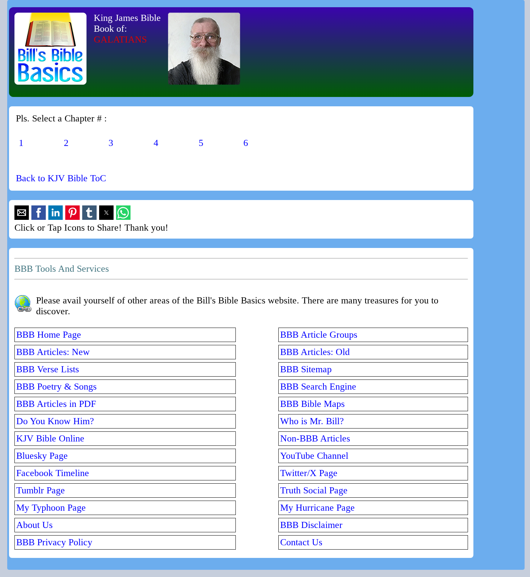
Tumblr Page (40, 490)
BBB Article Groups (318, 334)
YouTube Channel (314, 455)
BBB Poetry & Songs (56, 386)
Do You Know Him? (55, 421)
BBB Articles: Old (315, 352)
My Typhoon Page (51, 507)
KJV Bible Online (50, 438)
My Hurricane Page (317, 507)
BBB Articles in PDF (56, 404)
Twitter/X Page (308, 473)
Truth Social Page (314, 490)
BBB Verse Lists (47, 369)
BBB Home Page (48, 334)
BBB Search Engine (318, 386)
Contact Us (301, 542)
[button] (21, 212)
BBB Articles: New (53, 352)
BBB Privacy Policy (54, 542)
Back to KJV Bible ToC (61, 178)
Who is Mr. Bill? (312, 421)
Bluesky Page (42, 455)
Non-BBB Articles (315, 438)
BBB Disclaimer (311, 525)
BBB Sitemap (306, 369)
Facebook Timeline (52, 473)
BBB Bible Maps (312, 404)
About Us (34, 525)
